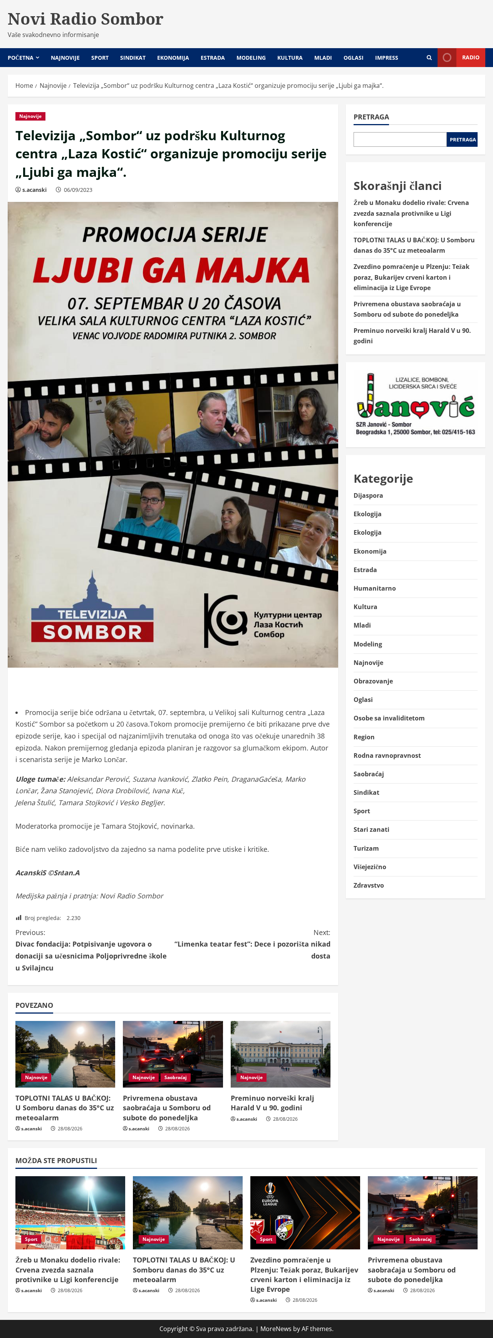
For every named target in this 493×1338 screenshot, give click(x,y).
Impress (386, 57)
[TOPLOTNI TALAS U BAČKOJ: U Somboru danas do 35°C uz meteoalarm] (65, 1054)
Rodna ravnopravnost (387, 755)
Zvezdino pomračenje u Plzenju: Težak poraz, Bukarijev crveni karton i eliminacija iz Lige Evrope (412, 277)
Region (364, 737)
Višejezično (370, 867)
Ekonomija (173, 57)
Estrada (213, 57)
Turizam (366, 848)
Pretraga (371, 116)
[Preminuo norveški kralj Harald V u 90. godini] (280, 1054)
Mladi (323, 57)
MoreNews (276, 1329)
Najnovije (65, 57)
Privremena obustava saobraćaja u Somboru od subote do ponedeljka (167, 1107)
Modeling (251, 57)
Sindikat (133, 57)
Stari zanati (371, 830)
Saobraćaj (175, 1077)
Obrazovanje (373, 681)
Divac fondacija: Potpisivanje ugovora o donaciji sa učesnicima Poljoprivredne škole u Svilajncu (91, 950)
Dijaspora (368, 495)
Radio (471, 57)
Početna (21, 57)
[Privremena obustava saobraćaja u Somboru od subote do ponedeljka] (173, 1054)
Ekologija (368, 514)
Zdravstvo (369, 885)
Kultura (290, 57)
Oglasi (354, 57)
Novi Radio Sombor (86, 18)
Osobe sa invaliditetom (389, 718)
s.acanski (34, 189)
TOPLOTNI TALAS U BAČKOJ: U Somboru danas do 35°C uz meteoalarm (64, 1107)
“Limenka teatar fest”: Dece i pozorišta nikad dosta (252, 944)
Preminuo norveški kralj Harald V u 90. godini (272, 1102)
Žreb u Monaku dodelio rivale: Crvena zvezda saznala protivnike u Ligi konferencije (411, 213)
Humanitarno (375, 588)
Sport (100, 57)
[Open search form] (429, 57)
